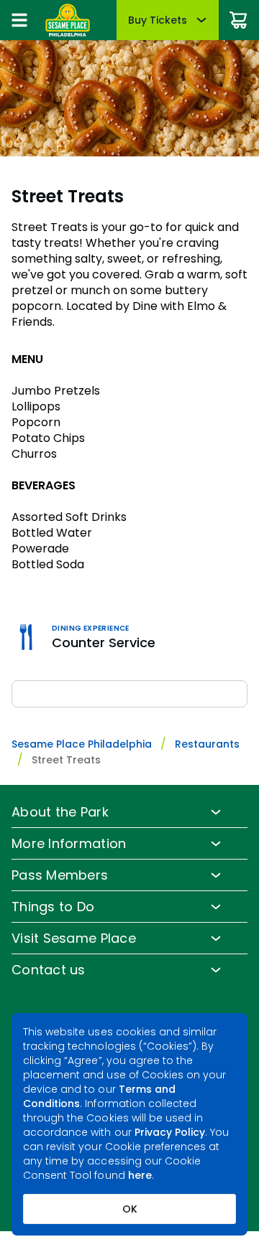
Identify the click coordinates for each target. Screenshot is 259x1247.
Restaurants (207, 744)
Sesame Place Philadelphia (82, 744)
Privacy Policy (170, 1132)
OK (129, 1209)
